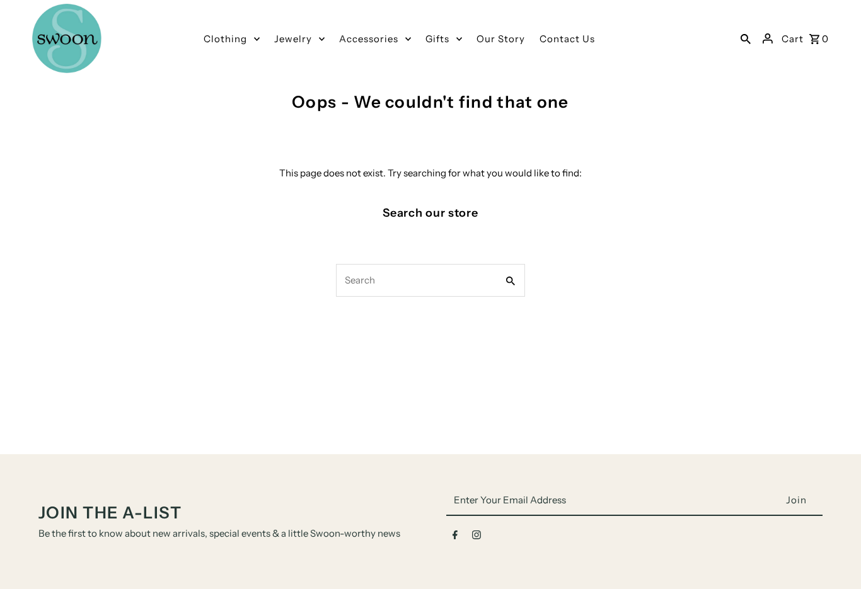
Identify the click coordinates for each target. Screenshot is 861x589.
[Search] (745, 38)
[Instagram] (476, 537)
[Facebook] (455, 537)
